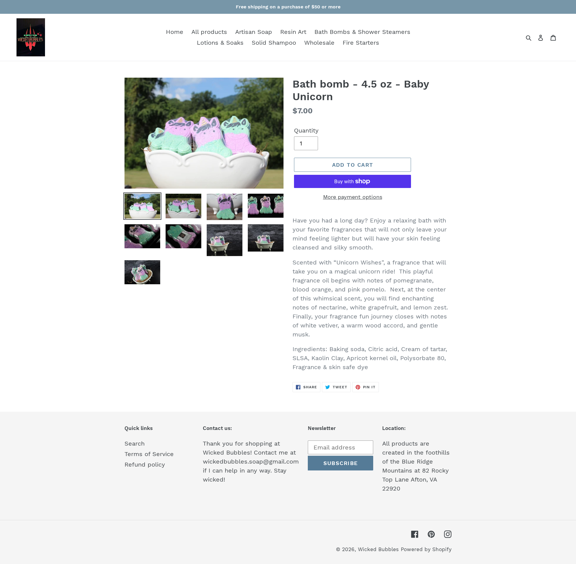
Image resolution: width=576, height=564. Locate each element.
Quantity (306, 130)
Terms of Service (149, 454)
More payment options (352, 197)
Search (134, 443)
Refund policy (144, 464)
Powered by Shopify (426, 549)
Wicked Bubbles (378, 549)
